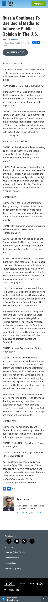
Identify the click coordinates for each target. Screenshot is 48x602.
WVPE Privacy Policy (13, 569)
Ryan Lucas (15, 39)
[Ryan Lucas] (8, 503)
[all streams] (44, 599)
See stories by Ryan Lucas (29, 512)
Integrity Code (10, 563)
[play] (4, 599)
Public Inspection (12, 558)
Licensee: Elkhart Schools (15, 552)
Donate (39, 4)
